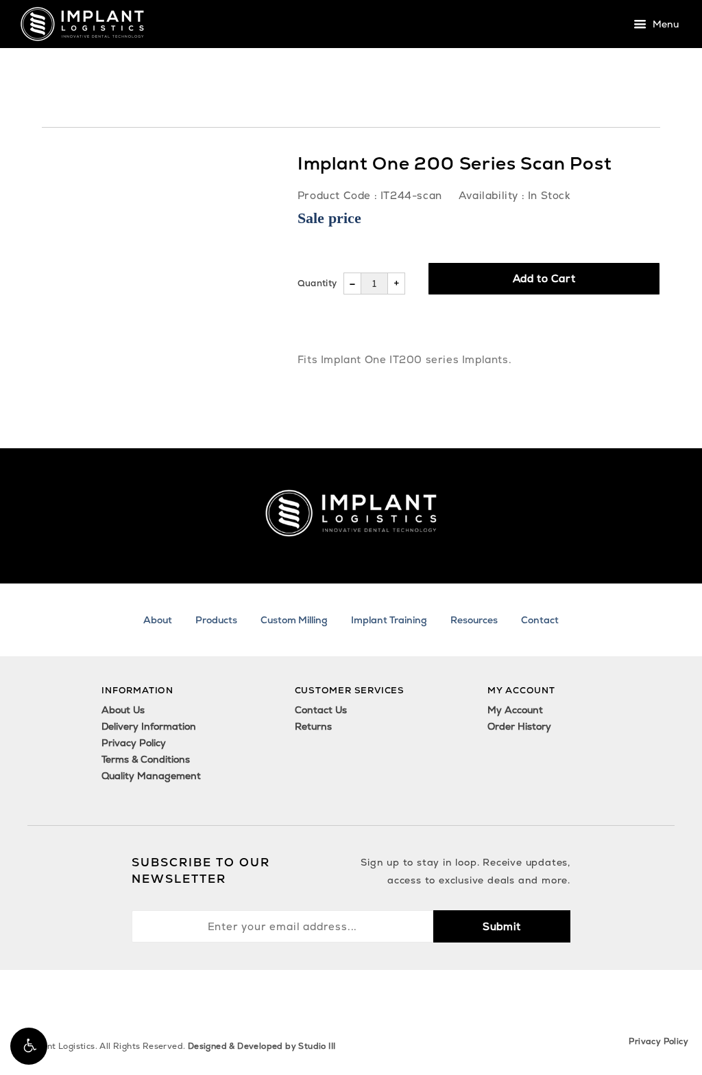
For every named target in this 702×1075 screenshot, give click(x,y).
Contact (540, 620)
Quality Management (151, 776)
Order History (519, 726)
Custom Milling (294, 620)
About (157, 620)
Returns (313, 726)
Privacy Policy (133, 743)
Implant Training (389, 620)
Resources (474, 620)
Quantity (317, 283)
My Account (515, 710)
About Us (123, 710)
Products (216, 620)
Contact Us (321, 710)
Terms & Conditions (145, 759)
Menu (664, 25)
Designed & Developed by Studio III (262, 1046)
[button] (28, 1046)
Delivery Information (148, 726)
